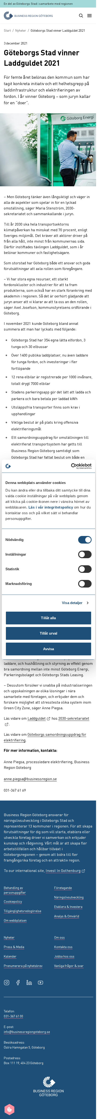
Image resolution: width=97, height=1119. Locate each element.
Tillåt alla (48, 618)
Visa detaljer (72, 603)
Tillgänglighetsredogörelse (22, 911)
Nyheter (20, 30)
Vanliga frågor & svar (69, 965)
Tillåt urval (48, 633)
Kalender (10, 956)
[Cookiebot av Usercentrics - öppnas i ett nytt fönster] (71, 466)
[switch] (85, 554)
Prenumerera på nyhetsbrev (23, 965)
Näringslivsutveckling (69, 897)
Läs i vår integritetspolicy (50, 507)
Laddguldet (39, 718)
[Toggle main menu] (89, 15)
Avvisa (48, 649)
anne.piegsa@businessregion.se (30, 778)
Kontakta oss (63, 947)
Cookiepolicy (13, 901)
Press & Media (14, 947)
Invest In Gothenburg (65, 870)
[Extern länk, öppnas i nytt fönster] (6, 982)
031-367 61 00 (13, 1016)
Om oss (59, 937)
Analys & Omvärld (66, 916)
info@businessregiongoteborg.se (27, 1031)
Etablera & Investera (68, 906)
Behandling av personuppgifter (15, 889)
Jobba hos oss (64, 956)
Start (7, 30)
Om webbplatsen (15, 920)
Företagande (63, 887)
